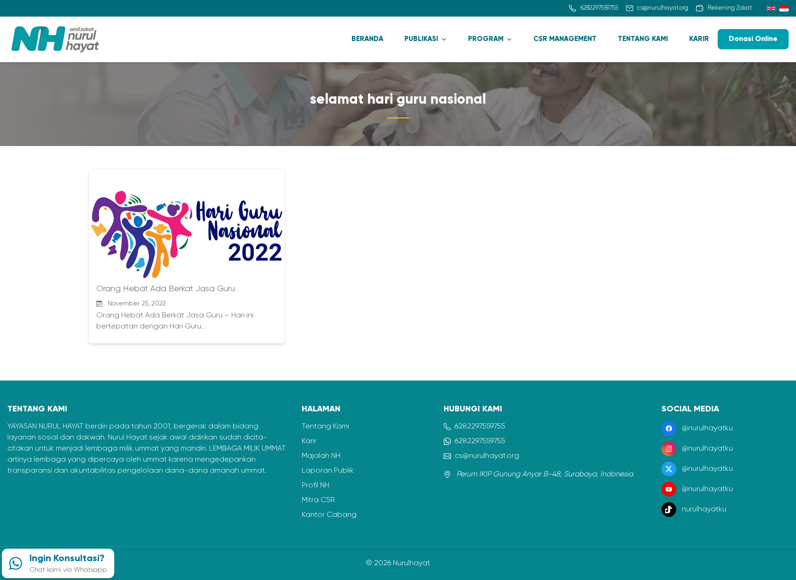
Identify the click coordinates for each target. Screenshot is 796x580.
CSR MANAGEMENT (565, 38)
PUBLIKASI (421, 38)
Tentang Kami (325, 426)
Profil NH (315, 485)
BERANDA (367, 38)
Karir (309, 441)
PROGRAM (485, 38)
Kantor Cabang (329, 515)
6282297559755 (480, 426)
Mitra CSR (318, 500)
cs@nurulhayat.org (487, 456)
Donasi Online (753, 39)
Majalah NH (321, 456)
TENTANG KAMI (643, 38)
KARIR (699, 38)
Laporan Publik (328, 471)
